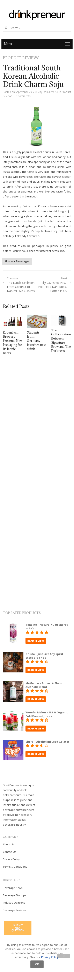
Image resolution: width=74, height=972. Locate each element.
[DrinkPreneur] (37, 14)
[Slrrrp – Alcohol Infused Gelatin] (13, 742)
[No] (63, 956)
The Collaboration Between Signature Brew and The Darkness (61, 340)
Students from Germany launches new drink (36, 340)
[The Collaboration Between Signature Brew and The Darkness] (61, 320)
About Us (8, 844)
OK (37, 964)
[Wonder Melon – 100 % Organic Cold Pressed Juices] (13, 713)
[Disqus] (37, 423)
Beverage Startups (14, 895)
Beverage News (13, 888)
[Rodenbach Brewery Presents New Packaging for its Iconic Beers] (13, 321)
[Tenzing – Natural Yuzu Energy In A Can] (13, 625)
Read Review (35, 641)
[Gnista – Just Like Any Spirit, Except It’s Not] (13, 654)
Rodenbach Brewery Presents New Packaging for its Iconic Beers (13, 342)
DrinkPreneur (50, 92)
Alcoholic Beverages (17, 261)
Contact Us (9, 852)
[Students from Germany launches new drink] (37, 321)
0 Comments (23, 96)
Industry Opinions (14, 902)
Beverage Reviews (14, 910)
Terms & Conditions (15, 866)
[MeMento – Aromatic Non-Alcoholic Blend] (13, 684)
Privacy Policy (11, 859)
